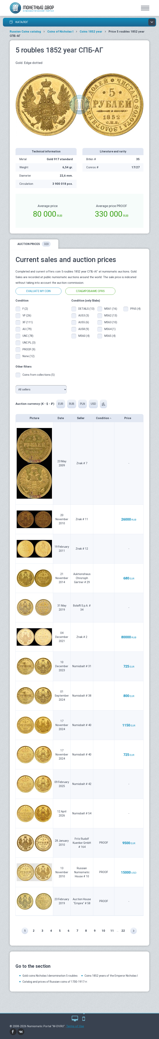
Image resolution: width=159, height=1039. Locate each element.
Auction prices (33, 244)
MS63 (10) (110, 322)
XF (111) (27, 322)
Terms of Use (75, 1026)
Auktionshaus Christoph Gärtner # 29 (82, 578)
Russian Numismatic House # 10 (82, 872)
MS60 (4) (84, 335)
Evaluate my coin (38, 291)
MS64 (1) (110, 329)
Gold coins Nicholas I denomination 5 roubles (50, 975)
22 (123, 930)
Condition (103, 418)
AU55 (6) (83, 322)
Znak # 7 (81, 463)
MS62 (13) (110, 315)
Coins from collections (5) (38, 374)
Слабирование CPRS (90, 291)
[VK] (20, 1031)
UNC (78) (27, 335)
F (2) (25, 308)
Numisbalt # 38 (81, 695)
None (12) (28, 356)
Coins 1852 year (91, 31)
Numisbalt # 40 (81, 725)
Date (61, 418)
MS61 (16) (110, 308)
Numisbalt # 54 (81, 813)
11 (112, 930)
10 (103, 930)
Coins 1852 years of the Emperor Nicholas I (111, 975)
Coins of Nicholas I (60, 31)
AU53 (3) (83, 315)
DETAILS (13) (85, 308)
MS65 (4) (110, 335)
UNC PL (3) (28, 342)
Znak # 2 (81, 637)
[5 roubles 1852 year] (79, 104)
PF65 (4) (135, 308)
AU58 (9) (83, 329)
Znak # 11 (82, 519)
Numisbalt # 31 (81, 666)
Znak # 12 (82, 548)
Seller (81, 418)
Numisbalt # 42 (81, 783)
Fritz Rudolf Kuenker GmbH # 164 (82, 842)
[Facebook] (13, 1031)
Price (128, 418)
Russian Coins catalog (25, 31)
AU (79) (27, 329)
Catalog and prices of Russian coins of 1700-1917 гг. (55, 981)
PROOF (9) (28, 349)
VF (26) (26, 315)
